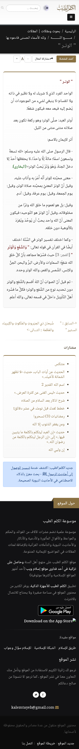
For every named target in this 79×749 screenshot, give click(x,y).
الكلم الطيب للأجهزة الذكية (49, 586)
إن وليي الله (56, 450)
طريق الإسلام (67, 648)
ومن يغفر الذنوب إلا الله (48, 424)
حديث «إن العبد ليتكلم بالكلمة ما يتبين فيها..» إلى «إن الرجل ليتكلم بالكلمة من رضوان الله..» (38, 437)
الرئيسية (70, 31)
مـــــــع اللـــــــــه (61, 38)
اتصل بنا (27, 743)
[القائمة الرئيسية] (71, 17)
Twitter (36, 695)
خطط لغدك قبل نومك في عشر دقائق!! (39, 408)
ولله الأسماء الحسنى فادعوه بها (26, 38)
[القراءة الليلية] (45, 8)
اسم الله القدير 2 (53, 385)
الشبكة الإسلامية (45, 648)
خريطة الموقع (46, 743)
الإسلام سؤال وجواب (17, 648)
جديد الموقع (66, 743)
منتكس (60, 364)
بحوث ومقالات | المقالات (43, 31)
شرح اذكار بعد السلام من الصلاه (43, 401)
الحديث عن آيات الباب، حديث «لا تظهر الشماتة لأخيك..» (38, 374)
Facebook (43, 695)
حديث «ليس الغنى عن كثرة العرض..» (39, 393)
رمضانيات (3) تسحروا (49, 416)
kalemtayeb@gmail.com (32, 708)
